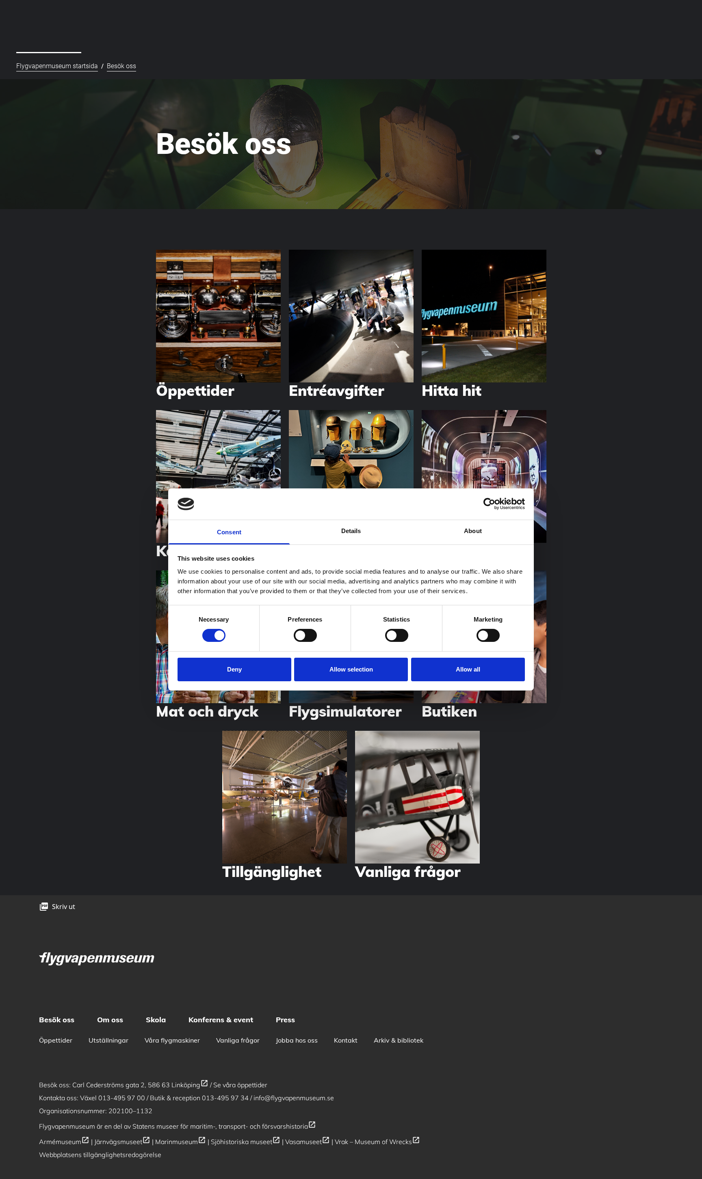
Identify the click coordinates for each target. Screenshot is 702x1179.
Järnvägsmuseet (122, 1142)
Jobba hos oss (297, 1040)
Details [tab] (351, 530)
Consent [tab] (229, 532)
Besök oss (121, 66)
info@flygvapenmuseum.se (294, 1098)
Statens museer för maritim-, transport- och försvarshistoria (224, 1126)
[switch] (305, 635)
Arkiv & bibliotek (398, 1040)
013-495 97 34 (225, 1098)
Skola (156, 1019)
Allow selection (351, 669)
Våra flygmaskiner (172, 1040)
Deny (234, 669)
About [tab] (473, 530)
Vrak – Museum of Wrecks (377, 1142)
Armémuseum (64, 1142)
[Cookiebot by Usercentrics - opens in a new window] (489, 504)
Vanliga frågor (238, 1040)
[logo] (97, 957)
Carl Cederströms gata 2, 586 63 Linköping (140, 1085)
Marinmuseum (180, 1142)
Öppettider (55, 1040)
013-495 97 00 (121, 1098)
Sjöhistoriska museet (245, 1142)
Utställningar (108, 1040)
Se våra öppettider (240, 1085)
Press (285, 1019)
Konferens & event (220, 1019)
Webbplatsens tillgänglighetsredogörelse (100, 1155)
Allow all (468, 669)
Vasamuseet (307, 1142)
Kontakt (346, 1040)
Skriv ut (63, 906)
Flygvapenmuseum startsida (57, 66)
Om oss (110, 1019)
